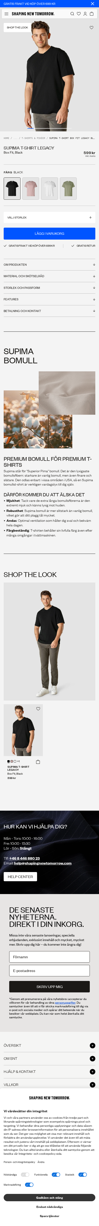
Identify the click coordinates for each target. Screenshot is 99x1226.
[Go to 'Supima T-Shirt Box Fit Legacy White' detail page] (49, 188)
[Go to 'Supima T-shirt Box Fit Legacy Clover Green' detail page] (68, 188)
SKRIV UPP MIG (50, 986)
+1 (18, 761)
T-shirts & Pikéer (33, 138)
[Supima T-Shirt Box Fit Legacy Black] (23, 730)
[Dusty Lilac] (12, 761)
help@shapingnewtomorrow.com (43, 863)
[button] (38, 762)
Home (6, 138)
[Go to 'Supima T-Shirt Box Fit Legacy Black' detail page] (12, 188)
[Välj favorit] (91, 27)
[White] (15, 761)
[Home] (33, 13)
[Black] (8, 761)
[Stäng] (92, 3)
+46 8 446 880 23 (24, 858)
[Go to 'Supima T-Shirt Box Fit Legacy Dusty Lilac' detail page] (31, 188)
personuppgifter (65, 1002)
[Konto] (85, 14)
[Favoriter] (79, 14)
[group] (49, 74)
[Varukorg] (91, 14)
